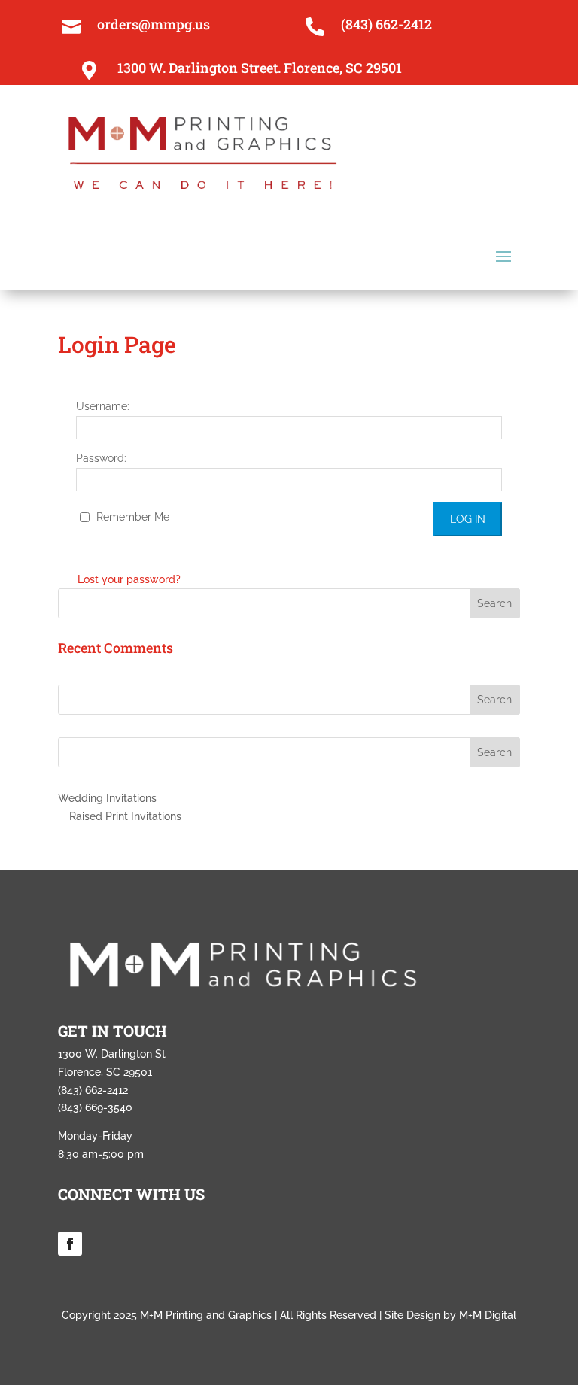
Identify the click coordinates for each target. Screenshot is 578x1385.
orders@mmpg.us (153, 24)
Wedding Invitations (107, 798)
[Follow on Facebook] (70, 1244)
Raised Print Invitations (125, 816)
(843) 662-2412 (386, 24)
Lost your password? (129, 579)
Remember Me (131, 517)
